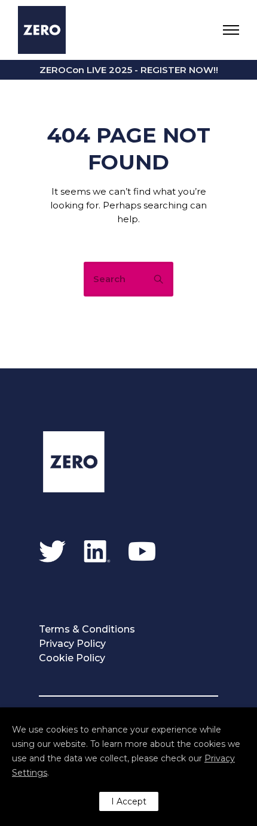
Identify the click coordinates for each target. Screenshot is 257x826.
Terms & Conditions (87, 629)
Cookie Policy (72, 658)
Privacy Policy (72, 643)
